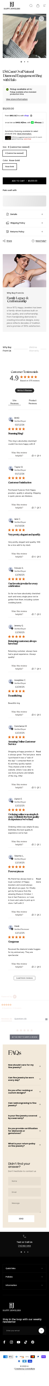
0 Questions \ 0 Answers (11, 1008)
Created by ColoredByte (25, 1369)
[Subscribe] (41, 1330)
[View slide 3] (27, 1252)
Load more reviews (24, 978)
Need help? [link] (41, 241)
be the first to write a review (24, 1037)
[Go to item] (21, 62)
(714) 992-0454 (24, 1246)
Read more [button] (38, 753)
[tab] (6, 1019)
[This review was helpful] (33, 455)
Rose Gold (9, 166)
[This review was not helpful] (38, 455)
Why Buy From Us (7, 349)
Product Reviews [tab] (33, 402)
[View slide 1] (21, 1252)
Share (9, 241)
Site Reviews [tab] (14, 402)
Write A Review (24, 390)
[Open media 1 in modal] (41, 19)
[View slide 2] (24, 1252)
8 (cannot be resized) (14, 153)
